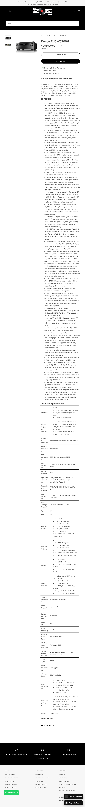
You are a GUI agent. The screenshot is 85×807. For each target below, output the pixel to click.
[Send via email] (50, 725)
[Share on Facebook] (42, 725)
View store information (52, 73)
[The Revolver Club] (42, 11)
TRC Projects (39, 781)
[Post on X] (45, 726)
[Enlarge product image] (26, 47)
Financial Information (67, 790)
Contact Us (63, 778)
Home (43, 36)
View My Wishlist (10, 787)
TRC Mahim (61, 68)
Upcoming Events (41, 784)
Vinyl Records (10, 774)
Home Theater (9, 781)
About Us (62, 774)
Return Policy (64, 800)
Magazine (62, 787)
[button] (53, 725)
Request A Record (11, 784)
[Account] (75, 11)
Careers (62, 794)
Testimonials (39, 774)
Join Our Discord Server (67, 784)
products (49, 36)
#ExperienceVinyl (41, 787)
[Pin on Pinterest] (47, 725)
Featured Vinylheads (42, 778)
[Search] (10, 11)
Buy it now (60, 61)
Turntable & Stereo (11, 778)
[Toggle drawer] (6, 11)
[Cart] (79, 11)
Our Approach (64, 781)
